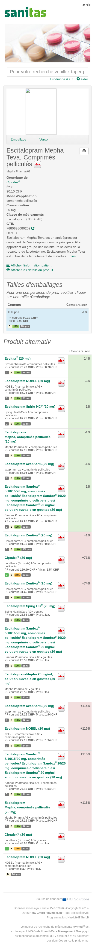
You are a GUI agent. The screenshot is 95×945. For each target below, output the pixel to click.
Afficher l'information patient (31, 265)
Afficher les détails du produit (32, 270)
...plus (71, 256)
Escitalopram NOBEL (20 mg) (27, 381)
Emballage (18, 139)
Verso (43, 139)
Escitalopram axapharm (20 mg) (29, 464)
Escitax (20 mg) (18, 358)
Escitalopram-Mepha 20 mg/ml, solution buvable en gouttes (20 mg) (30, 678)
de (84, 4)
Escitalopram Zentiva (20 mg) (28, 535)
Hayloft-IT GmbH (78, 917)
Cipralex (13, 182)
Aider (84, 79)
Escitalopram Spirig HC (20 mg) (30, 406)
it (89, 4)
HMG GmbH (37, 912)
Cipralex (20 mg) (18, 558)
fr (87, 4)
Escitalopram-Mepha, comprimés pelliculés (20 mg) (27, 436)
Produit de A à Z (62, 79)
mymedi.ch (54, 912)
